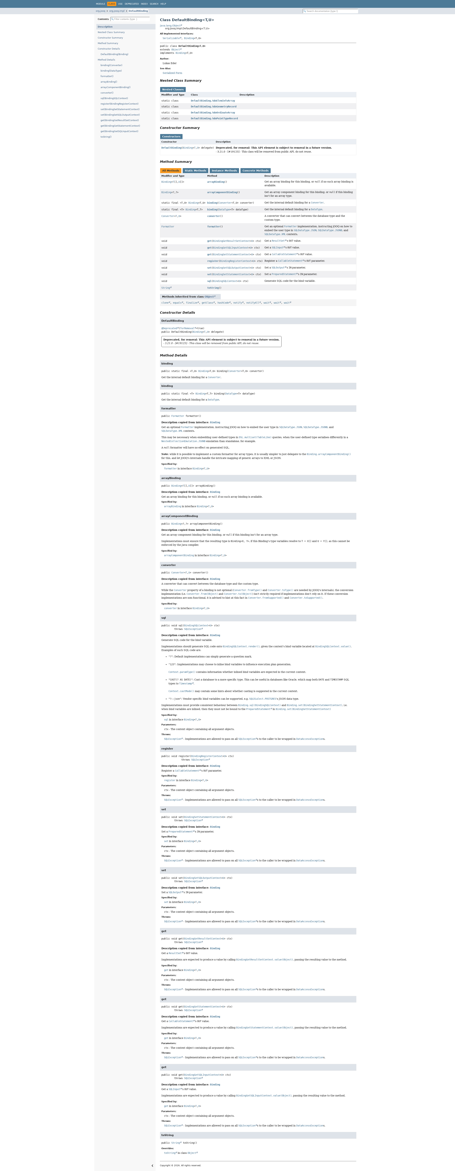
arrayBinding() (109, 81)
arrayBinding (215, 181)
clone (164, 302)
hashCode (223, 302)
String (165, 287)
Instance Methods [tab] (224, 170)
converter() (107, 92)
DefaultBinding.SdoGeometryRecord (213, 106)
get (209, 240)
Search (154, 4)
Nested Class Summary (111, 32)
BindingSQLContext (225, 281)
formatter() (107, 76)
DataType (224, 209)
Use (120, 4)
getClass (207, 302)
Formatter (167, 226)
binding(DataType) (111, 70)
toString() (106, 136)
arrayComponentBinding (222, 192)
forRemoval (187, 328)
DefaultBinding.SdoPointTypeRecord (214, 118)
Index (144, 4)
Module (100, 4)
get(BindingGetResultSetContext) (120, 120)
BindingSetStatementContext (231, 274)
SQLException (192, 629)
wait (266, 302)
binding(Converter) (111, 65)
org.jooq (100, 11)
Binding (189, 38)
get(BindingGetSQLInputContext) (119, 131)
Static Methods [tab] (195, 170)
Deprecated (132, 4)
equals (177, 302)
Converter (225, 202)
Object (175, 49)
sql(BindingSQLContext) (114, 98)
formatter (213, 226)
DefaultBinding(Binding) (114, 54)
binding (212, 202)
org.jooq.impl (117, 11)
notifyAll (252, 302)
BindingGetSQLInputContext (230, 247)
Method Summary (108, 43)
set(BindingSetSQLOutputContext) (120, 114)
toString (213, 287)
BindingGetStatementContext (231, 254)
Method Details (106, 59)
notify (237, 302)
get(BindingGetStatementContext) (120, 125)
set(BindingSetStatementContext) (120, 109)
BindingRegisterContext (235, 261)
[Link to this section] (204, 80)
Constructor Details (109, 48)
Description (105, 26)
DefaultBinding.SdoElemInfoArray (213, 100)
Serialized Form (172, 73)
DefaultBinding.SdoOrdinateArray (213, 112)
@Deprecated (169, 328)
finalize (191, 302)
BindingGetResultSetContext (231, 240)
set (209, 267)
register (213, 261)
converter (213, 216)
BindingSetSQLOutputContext (231, 267)
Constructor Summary (110, 37)
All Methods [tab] (170, 170)
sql (209, 281)
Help (163, 4)
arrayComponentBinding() (115, 87)
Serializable (171, 38)
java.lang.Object (170, 25)
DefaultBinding (138, 11)
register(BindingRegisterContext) (119, 103)
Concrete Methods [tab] (256, 170)
